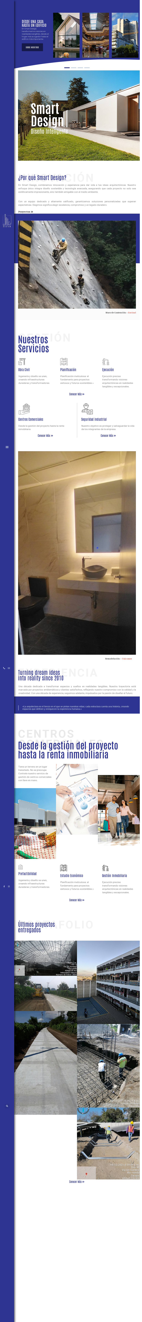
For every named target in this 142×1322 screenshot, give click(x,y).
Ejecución (108, 369)
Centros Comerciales (30, 419)
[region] (77, 35)
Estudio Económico (71, 875)
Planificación (68, 369)
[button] (7, 447)
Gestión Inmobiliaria (114, 875)
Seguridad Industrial (94, 419)
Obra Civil (24, 369)
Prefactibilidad (27, 873)
